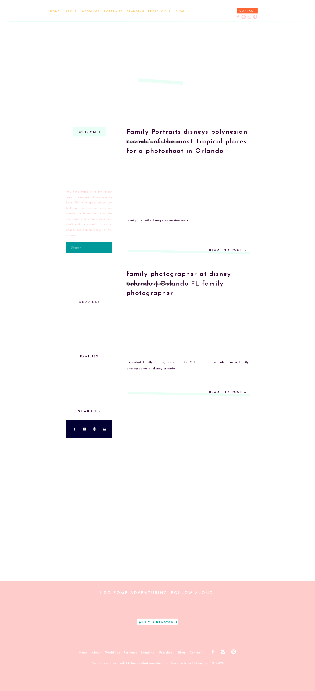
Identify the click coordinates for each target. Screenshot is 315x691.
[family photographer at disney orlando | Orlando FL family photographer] (188, 318)
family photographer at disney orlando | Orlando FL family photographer (179, 284)
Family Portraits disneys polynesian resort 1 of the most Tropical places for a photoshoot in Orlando (187, 142)
